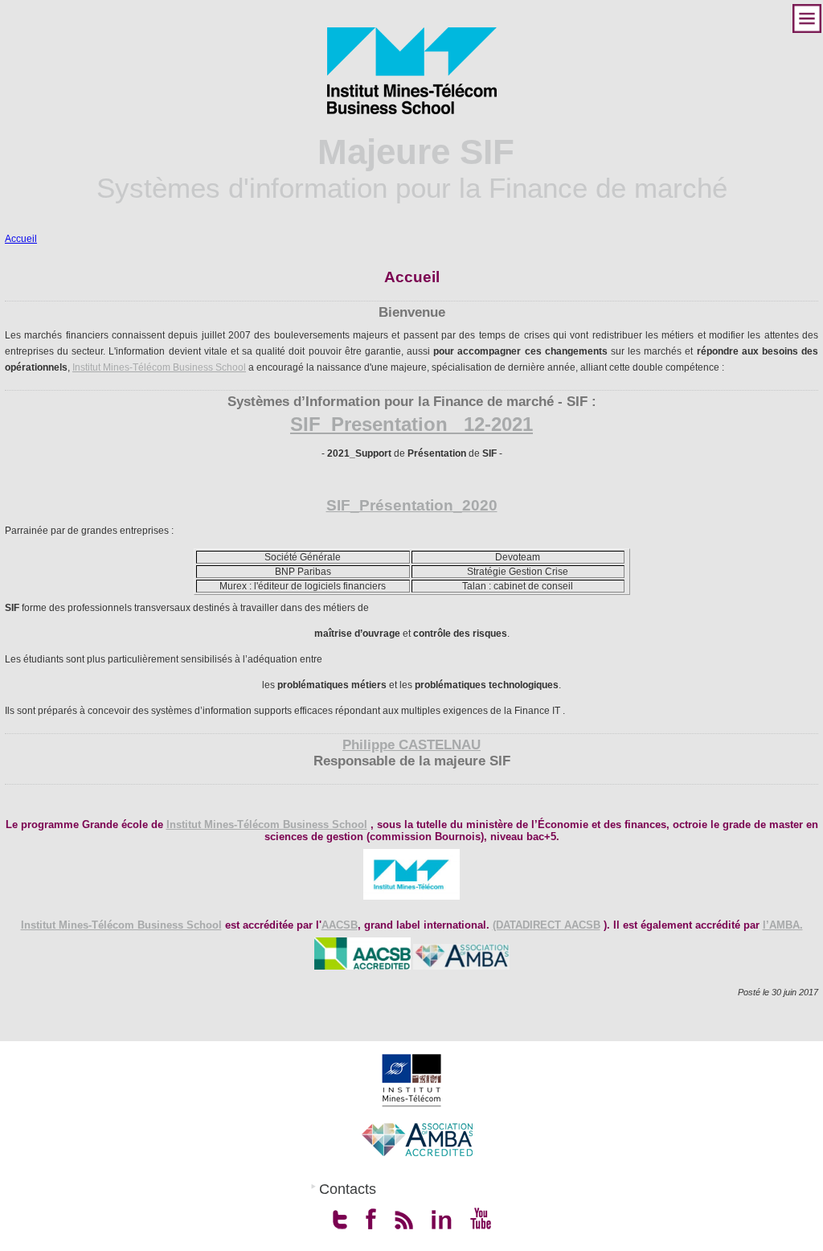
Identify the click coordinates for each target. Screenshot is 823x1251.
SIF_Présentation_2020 (411, 505)
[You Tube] (480, 1218)
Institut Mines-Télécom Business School (159, 367)
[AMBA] (417, 1139)
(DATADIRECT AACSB (546, 925)
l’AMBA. (783, 925)
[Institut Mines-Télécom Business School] (412, 70)
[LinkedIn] (442, 1218)
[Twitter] (340, 1218)
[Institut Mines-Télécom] (411, 1080)
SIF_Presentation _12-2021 (411, 424)
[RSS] (404, 1218)
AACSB (339, 925)
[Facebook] (371, 1218)
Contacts (347, 1189)
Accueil (21, 238)
